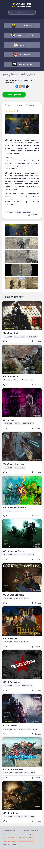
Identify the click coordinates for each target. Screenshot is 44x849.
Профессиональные (21, 642)
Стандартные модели (23, 212)
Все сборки (9, 212)
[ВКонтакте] (16, 86)
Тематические (27, 380)
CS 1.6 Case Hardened (13, 464)
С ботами (17, 380)
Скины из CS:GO (19, 336)
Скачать (34, 215)
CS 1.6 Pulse (9, 420)
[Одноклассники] (20, 86)
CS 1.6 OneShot (10, 333)
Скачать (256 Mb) (14, 95)
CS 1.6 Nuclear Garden (13, 551)
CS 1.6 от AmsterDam (13, 769)
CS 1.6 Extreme (10, 726)
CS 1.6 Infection (10, 377)
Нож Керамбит (32, 336)
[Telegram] (23, 86)
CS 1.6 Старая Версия (13, 595)
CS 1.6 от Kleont (11, 813)
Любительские (27, 685)
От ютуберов (18, 773)
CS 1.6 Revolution (11, 682)
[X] (27, 86)
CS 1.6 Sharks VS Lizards (15, 508)
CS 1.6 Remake (10, 638)
